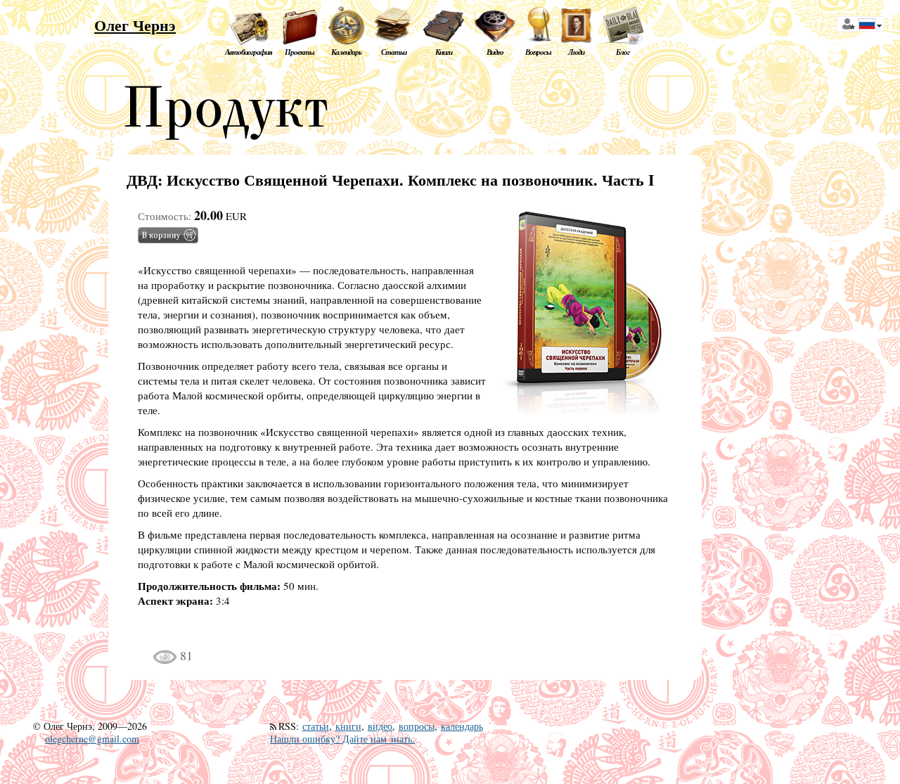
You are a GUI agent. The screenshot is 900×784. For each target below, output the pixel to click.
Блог (622, 52)
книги (348, 726)
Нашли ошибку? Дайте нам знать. (342, 738)
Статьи (393, 52)
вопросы (417, 726)
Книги (443, 52)
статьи (315, 726)
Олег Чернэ (135, 25)
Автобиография (248, 52)
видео (380, 726)
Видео (495, 52)
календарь (462, 726)
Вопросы (538, 52)
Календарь (346, 52)
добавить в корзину (168, 235)
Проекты (299, 52)
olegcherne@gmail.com (92, 738)
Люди (576, 52)
